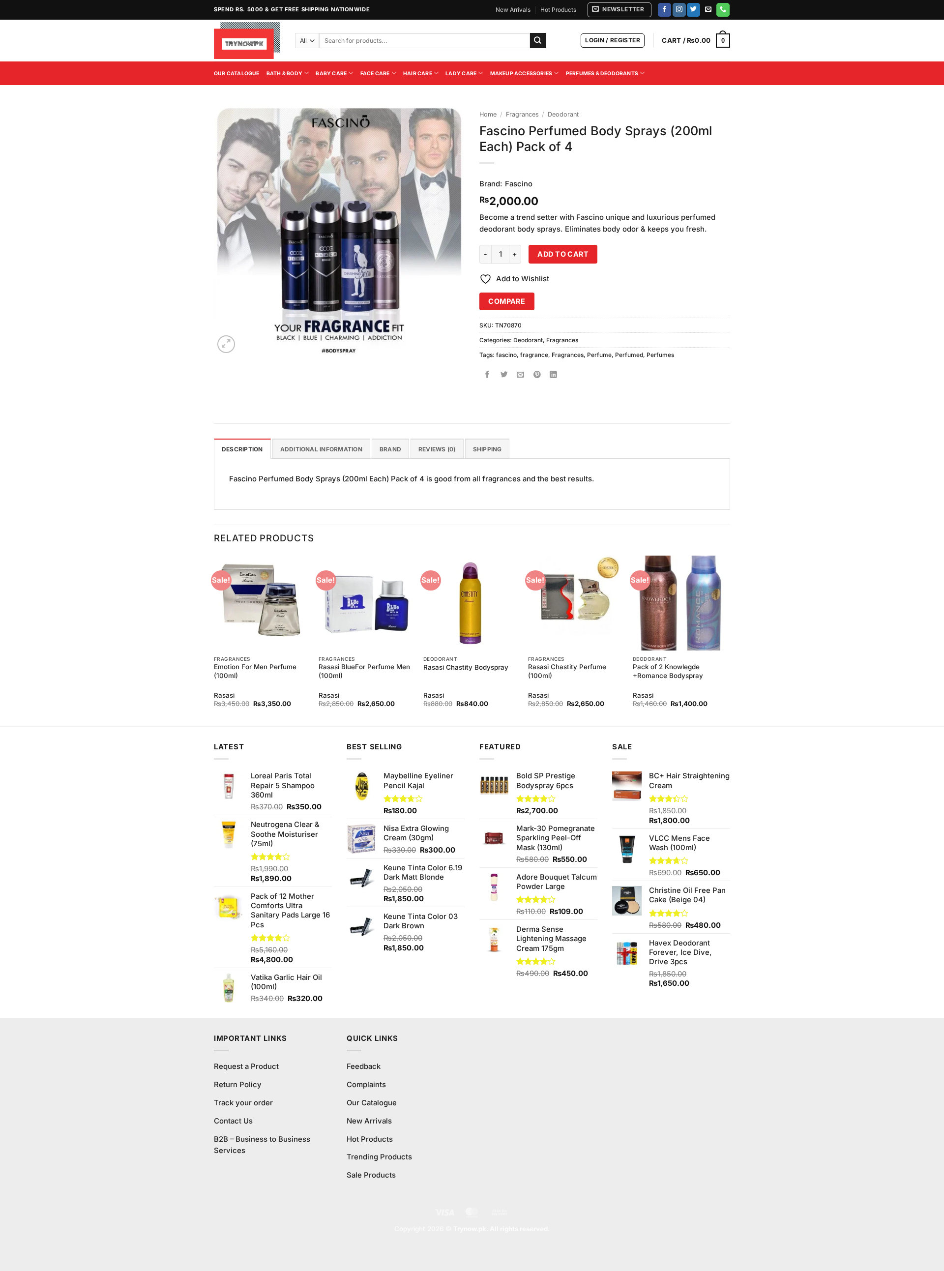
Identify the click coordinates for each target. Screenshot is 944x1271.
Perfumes (660, 354)
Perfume (599, 354)
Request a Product (246, 1066)
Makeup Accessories (521, 73)
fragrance (534, 354)
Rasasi (224, 695)
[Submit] (538, 40)
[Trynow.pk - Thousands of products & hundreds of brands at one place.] (247, 40)
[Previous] (214, 640)
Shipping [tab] (487, 449)
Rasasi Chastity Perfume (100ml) (567, 671)
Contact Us (233, 1121)
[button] (619, 9)
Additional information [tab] (321, 449)
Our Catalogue (237, 73)
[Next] (727, 640)
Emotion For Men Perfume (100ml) (255, 671)
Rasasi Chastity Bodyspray (465, 667)
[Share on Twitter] (504, 375)
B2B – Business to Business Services (262, 1145)
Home (488, 114)
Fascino (518, 183)
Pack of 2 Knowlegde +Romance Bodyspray (668, 671)
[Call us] (723, 10)
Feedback (364, 1066)
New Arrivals (513, 9)
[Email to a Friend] (521, 375)
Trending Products (379, 1157)
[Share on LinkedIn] (553, 375)
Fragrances (522, 114)
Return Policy (238, 1084)
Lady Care (460, 73)
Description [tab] (242, 449)
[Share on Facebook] (487, 375)
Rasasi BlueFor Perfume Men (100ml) (364, 671)
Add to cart (563, 254)
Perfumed (629, 354)
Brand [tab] (390, 449)
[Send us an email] (708, 10)
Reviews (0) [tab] (437, 449)
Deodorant (563, 114)
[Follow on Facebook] (664, 10)
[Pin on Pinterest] (537, 375)
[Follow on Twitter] (693, 10)
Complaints (366, 1084)
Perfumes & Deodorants (602, 73)
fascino (506, 354)
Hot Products (558, 9)
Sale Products (371, 1175)
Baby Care (331, 73)
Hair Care (417, 73)
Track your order (243, 1102)
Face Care (375, 73)
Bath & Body (284, 73)
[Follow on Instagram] (679, 10)
